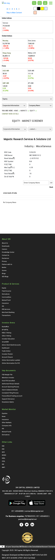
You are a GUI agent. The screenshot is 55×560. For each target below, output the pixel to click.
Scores (4, 270)
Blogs (4, 273)
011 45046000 (18, 511)
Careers (4, 249)
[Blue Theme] (45, 8)
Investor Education (8, 339)
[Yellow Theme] (42, 8)
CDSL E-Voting (6, 336)
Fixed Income (6, 291)
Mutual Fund (6, 300)
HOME (16, 110)
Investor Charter (7, 354)
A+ (8, 9)
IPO (3, 306)
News (3, 416)
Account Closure (7, 357)
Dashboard (5, 348)
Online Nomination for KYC (11, 363)
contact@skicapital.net (34, 511)
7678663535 (30, 516)
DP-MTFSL (5, 330)
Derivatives (5, 294)
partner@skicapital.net (27, 519)
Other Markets (6, 422)
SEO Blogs (5, 276)
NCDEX (4, 455)
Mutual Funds (6, 431)
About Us (5, 243)
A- (17, 9)
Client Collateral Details (10, 390)
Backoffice (5, 326)
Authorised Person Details (10, 384)
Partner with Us (7, 264)
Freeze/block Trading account (12, 396)
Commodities (6, 297)
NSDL (3, 458)
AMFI (3, 467)
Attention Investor (8, 377)
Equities (4, 413)
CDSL (3, 461)
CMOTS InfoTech (37, 555)
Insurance (5, 303)
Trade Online (6, 351)
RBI (3, 464)
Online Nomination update (11, 360)
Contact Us (5, 255)
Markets (23, 110)
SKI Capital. (18, 550)
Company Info (7, 425)
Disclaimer (5, 258)
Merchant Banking (8, 312)
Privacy (4, 261)
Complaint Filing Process (10, 393)
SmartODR (5, 342)
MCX (3, 452)
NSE (3, 446)
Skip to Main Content (14, 12)
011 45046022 (43, 516)
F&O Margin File (7, 374)
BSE (3, 449)
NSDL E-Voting (6, 333)
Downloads (5, 246)
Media (4, 267)
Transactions (6, 315)
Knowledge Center (8, 252)
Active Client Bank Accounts (11, 345)
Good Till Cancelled (8, 381)
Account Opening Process (10, 387)
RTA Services (6, 309)
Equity (32, 110)
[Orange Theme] (35, 12)
